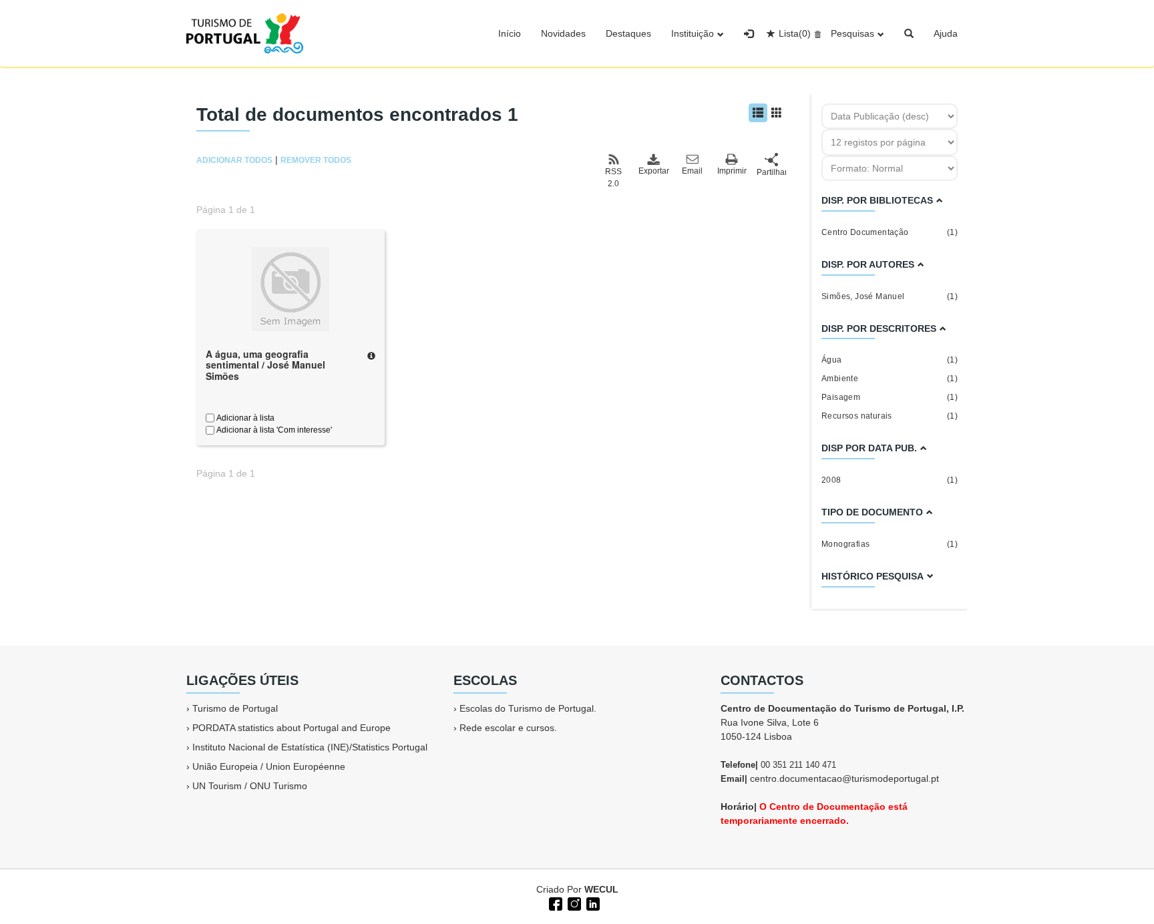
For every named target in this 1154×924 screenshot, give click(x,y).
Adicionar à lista (244, 418)
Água (889, 360)
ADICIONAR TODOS (234, 160)
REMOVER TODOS (315, 160)
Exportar (653, 171)
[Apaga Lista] (816, 33)
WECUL (601, 889)
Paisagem (889, 397)
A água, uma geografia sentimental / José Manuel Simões (265, 365)
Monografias (889, 544)
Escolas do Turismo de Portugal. (527, 708)
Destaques (628, 33)
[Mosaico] (776, 112)
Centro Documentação (889, 232)
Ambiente (889, 378)
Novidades (563, 33)
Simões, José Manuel (889, 296)
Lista (795, 33)
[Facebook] (554, 902)
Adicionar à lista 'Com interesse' (273, 430)
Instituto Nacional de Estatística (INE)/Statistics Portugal (309, 747)
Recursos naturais (889, 416)
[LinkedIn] (591, 902)
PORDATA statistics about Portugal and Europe (291, 727)
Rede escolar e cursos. (508, 727)
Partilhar (771, 172)
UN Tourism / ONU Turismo (249, 785)
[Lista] (758, 112)
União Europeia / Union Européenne (268, 766)
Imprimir (732, 171)
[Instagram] (573, 902)
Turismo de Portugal (235, 708)
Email (692, 171)
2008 (889, 480)
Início (509, 33)
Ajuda (946, 33)
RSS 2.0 (613, 177)
